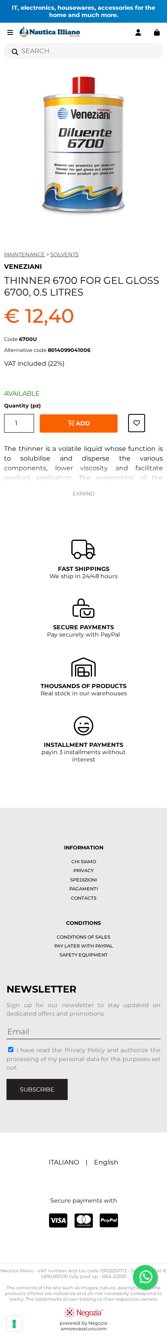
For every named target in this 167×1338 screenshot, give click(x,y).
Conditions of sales (83, 937)
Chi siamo (83, 861)
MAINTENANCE (24, 254)
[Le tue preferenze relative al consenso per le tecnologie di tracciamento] (14, 1324)
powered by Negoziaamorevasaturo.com (83, 1326)
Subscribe (37, 1089)
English (106, 1162)
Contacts (83, 898)
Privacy (83, 870)
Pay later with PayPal (83, 946)
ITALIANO (64, 1162)
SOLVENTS (64, 254)
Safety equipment (84, 955)
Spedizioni (83, 880)
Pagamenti (83, 889)
